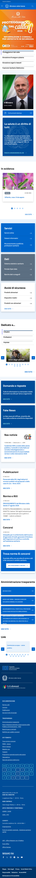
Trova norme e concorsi (8, 741)
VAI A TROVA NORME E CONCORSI (16, 565)
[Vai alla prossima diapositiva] (33, 357)
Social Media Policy (26, 869)
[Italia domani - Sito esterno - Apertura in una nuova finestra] (14, 687)
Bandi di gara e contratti (9, 729)
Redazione (15, 872)
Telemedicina (6, 757)
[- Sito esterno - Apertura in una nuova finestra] (18, 29)
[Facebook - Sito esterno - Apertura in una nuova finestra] (3, 857)
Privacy (17, 869)
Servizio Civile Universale (9, 713)
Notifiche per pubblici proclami (11, 732)
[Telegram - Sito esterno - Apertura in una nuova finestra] (14, 857)
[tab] (12, 208)
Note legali (11, 869)
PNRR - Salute (6, 744)
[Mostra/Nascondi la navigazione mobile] (2, 6)
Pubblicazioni (6, 710)
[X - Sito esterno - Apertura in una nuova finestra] (7, 857)
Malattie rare (6, 749)
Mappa (4, 869)
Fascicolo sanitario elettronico (10, 760)
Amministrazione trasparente (10, 722)
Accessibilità (22, 872)
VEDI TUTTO (7, 309)
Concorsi (4, 707)
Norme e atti (6, 705)
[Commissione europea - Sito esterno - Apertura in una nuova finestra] (11, 668)
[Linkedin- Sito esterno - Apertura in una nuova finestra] (18, 857)
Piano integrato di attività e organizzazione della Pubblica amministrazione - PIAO (16, 726)
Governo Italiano (7, 1)
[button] (32, 6)
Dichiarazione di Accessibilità (10, 876)
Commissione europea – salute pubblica (16, 646)
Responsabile (6, 872)
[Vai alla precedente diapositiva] (2, 357)
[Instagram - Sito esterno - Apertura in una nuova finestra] (11, 857)
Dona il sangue (6, 747)
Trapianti (4, 752)
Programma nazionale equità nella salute (14, 755)
